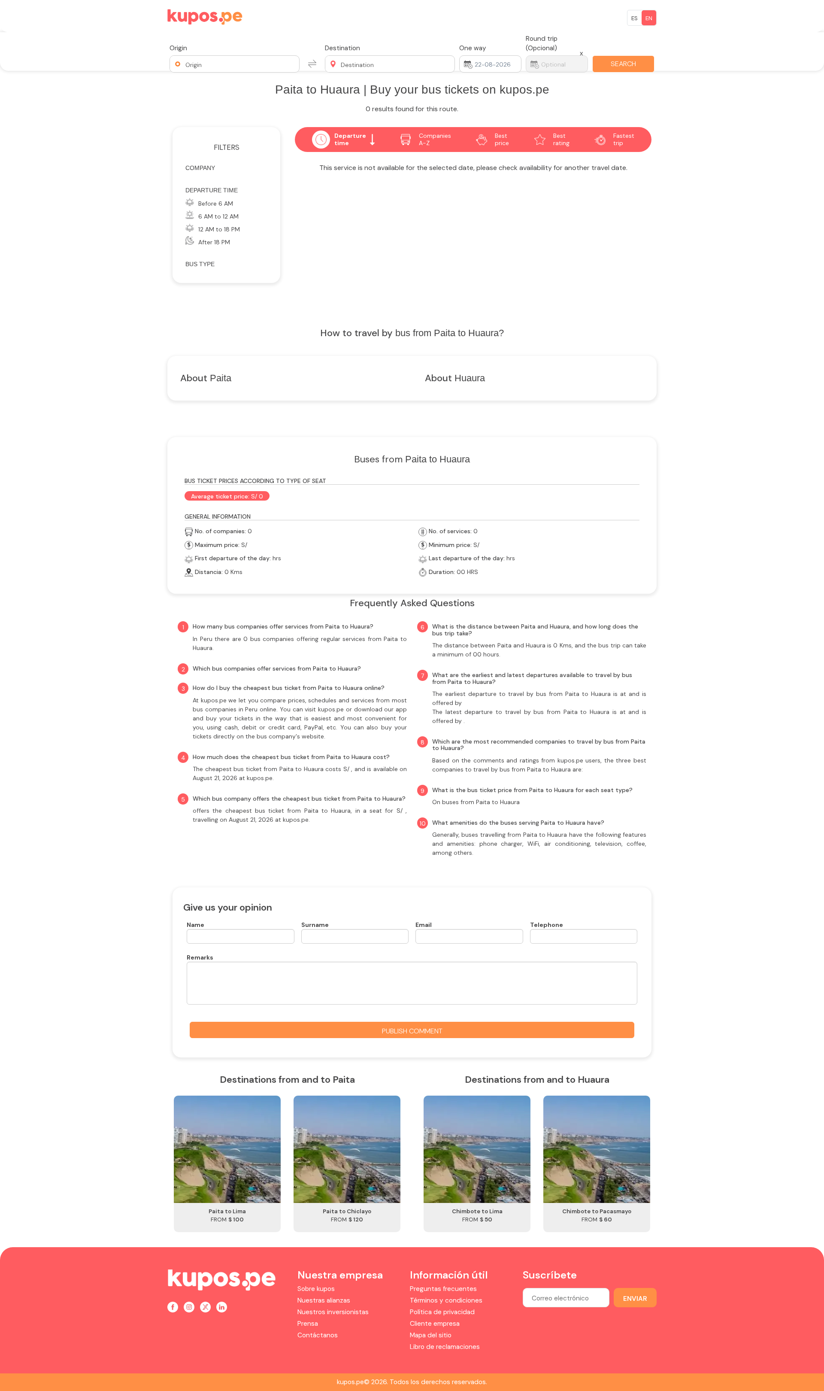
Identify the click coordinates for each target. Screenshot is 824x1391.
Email (423, 925)
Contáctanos (317, 1335)
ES (634, 18)
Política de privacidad (442, 1312)
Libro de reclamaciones (445, 1346)
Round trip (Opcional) (541, 43)
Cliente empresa (435, 1323)
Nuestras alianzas (323, 1300)
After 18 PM (214, 242)
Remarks (200, 957)
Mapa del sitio (430, 1335)
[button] (235, 64)
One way (472, 48)
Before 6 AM (215, 203)
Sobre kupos (316, 1289)
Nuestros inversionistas (333, 1312)
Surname (315, 925)
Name (195, 925)
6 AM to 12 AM (218, 216)
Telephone (546, 925)
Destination (342, 48)
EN (648, 18)
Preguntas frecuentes (443, 1289)
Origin (178, 48)
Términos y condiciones (446, 1300)
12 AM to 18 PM (219, 229)
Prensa (307, 1323)
